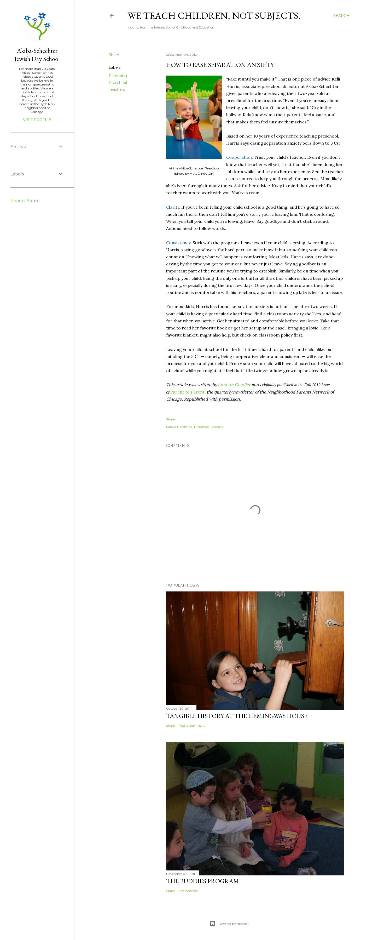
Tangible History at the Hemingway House (236, 716)
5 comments (188, 891)
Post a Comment (192, 725)
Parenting (118, 75)
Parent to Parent (187, 392)
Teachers (117, 89)
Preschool (118, 82)
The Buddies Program (202, 881)
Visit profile (37, 119)
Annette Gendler (234, 384)
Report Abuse (25, 200)
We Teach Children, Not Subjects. (213, 15)
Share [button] (114, 55)
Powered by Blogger (233, 924)
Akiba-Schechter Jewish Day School (37, 55)
